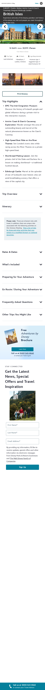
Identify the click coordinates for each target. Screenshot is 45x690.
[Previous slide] (5, 26)
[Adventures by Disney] (8, 3)
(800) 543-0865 (29, 685)
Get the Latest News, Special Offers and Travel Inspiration (19, 379)
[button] (41, 3)
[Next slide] (40, 26)
